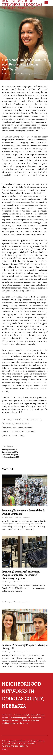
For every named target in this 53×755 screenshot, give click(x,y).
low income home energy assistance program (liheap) (19, 431)
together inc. (7, 423)
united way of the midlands (12, 420)
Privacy (5, 749)
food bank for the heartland (32, 420)
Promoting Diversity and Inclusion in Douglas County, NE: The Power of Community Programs (20, 575)
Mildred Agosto (8, 74)
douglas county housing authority (13, 435)
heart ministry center (21, 423)
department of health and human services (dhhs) (18, 427)
